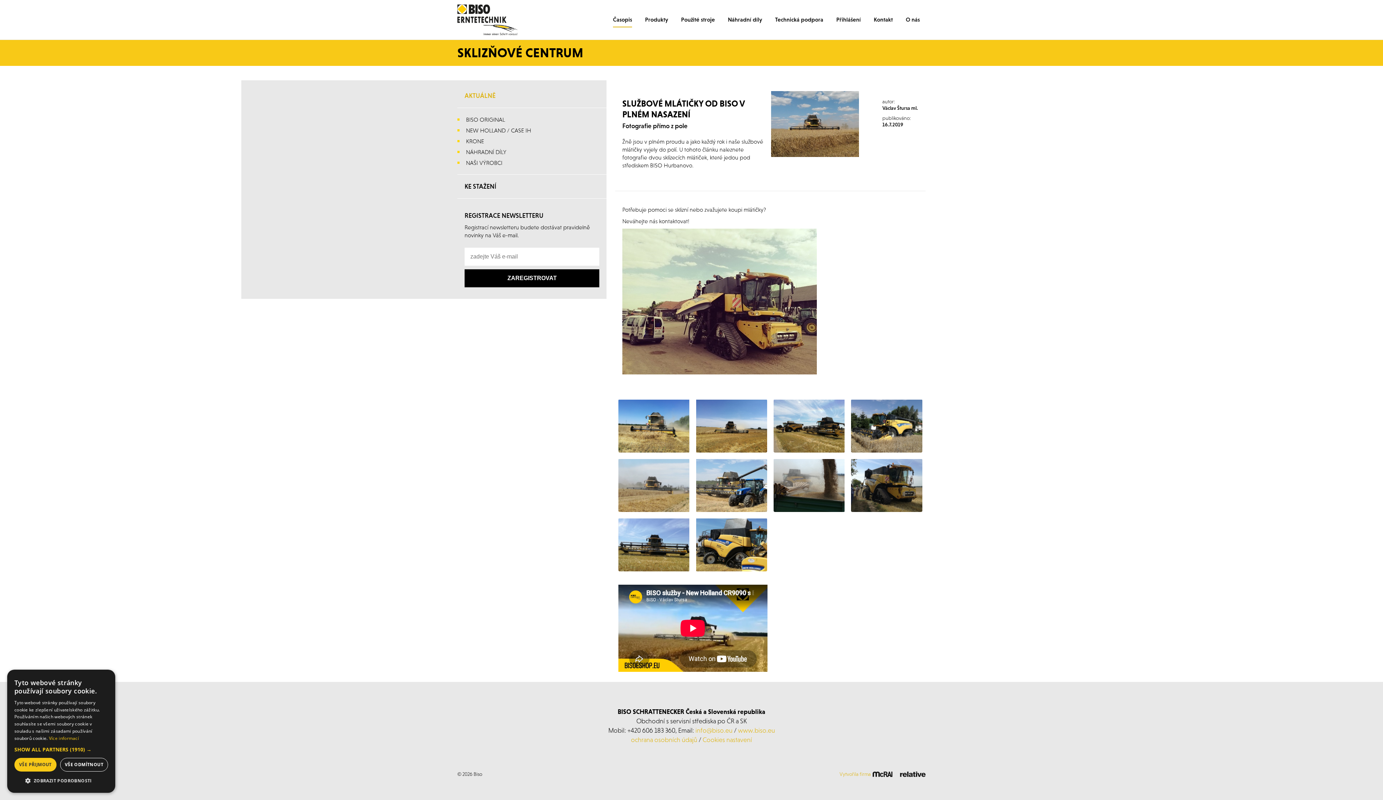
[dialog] (61, 731)
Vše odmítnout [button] (84, 764)
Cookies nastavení (727, 739)
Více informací (64, 738)
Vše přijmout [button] (35, 764)
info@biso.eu (714, 730)
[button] (61, 750)
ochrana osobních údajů (664, 739)
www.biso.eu (756, 730)
